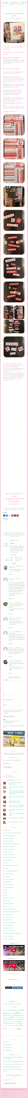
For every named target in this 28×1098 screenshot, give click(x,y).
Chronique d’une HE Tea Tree (9, 854)
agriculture (7, 1010)
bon (18, 1010)
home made (16, 1015)
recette (19, 1021)
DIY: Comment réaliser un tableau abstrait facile (13, 1064)
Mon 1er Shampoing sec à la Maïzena (16, 817)
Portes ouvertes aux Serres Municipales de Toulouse (16, 623)
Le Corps (5, 895)
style (15, 1023)
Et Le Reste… (6, 868)
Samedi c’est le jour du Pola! (9, 930)
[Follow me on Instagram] (17, 754)
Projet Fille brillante (7, 919)
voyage (14, 1025)
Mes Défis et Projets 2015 (8, 903)
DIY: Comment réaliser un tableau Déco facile (18, 559)
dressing (20, 1013)
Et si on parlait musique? (8, 873)
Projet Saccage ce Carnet (8, 928)
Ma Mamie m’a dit (7, 900)
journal (4, 1017)
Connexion (5, 1042)
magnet (14, 536)
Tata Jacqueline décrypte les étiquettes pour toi (12, 933)
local (15, 1017)
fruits (8, 1015)
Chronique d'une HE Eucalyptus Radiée (11, 843)
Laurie (17, 578)
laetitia (8, 18)
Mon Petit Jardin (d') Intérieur (9, 909)
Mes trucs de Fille (6, 906)
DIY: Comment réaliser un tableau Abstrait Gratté (13, 1061)
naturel (20, 1019)
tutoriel (20, 1023)
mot (14, 1019)
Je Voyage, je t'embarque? (8, 887)
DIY (17, 1012)
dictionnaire (12, 1013)
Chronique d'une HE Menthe (9, 846)
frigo (16, 535)
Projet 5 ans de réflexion (8, 917)
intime (23, 1015)
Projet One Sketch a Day (8, 925)
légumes (19, 1017)
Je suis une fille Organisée (8, 884)
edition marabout (11, 535)
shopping (9, 1023)
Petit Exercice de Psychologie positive (11, 911)
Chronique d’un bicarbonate (9, 849)
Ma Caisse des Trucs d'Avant (9, 898)
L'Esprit (16, 532)
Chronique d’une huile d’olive (9, 857)
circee (18, 660)
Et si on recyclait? (6, 876)
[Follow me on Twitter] (8, 754)
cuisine (5, 1013)
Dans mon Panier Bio (7, 860)
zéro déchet (19, 1025)
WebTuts (24, 1089)
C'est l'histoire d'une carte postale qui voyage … (13, 833)
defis (20, 534)
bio (10, 1010)
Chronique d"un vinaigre (8, 841)
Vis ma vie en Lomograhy (8, 939)
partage (6, 1021)
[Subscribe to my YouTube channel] (19, 754)
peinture (9, 1021)
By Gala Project (6, 830)
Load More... (8, 987)
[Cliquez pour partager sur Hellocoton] (9, 515)
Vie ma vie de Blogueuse (8, 936)
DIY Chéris (5, 862)
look (17, 1017)
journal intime (8, 1017)
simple (12, 1023)
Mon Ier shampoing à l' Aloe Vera (16, 822)
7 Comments (20, 18)
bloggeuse (14, 1010)
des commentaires (8, 1047)
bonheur (21, 1010)
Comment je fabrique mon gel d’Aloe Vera (12, 1066)
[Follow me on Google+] (11, 754)
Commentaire (6, 680)
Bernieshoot (18, 566)
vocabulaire (10, 1025)
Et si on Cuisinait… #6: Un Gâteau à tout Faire (9, 559)
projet (16, 1021)
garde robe (11, 1015)
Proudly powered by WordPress (7, 1089)
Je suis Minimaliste (7, 881)
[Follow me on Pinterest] (14, 754)
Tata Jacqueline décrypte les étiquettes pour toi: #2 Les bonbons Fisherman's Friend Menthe (16, 792)
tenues (17, 1023)
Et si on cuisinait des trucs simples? (10, 871)
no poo (4, 1021)
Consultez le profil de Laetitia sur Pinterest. (12, 1004)
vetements (5, 1025)
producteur (13, 1021)
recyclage (5, 1023)
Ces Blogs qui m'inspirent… (9, 838)
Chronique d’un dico (7, 852)
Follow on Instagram (18, 988)
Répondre (10, 574)
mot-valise (17, 1019)
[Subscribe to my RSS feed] (22, 754)
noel (23, 1019)
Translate (13, 777)
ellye (17, 602)
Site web (5, 704)
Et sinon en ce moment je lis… (9, 879)
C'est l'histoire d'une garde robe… (10, 835)
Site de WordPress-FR (7, 1050)
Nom (4, 694)
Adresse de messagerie (8, 699)
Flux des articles (7, 1045)
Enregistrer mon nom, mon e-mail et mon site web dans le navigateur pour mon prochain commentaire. (13, 711)
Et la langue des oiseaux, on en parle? (10, 865)
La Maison (5, 892)
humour (20, 1015)
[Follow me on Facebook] (5, 754)
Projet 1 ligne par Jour (7, 914)
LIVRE (12, 1017)
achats (4, 1010)
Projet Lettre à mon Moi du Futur (10, 922)
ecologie (5, 1015)
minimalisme (10, 1019)
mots (17, 536)
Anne (18, 617)
